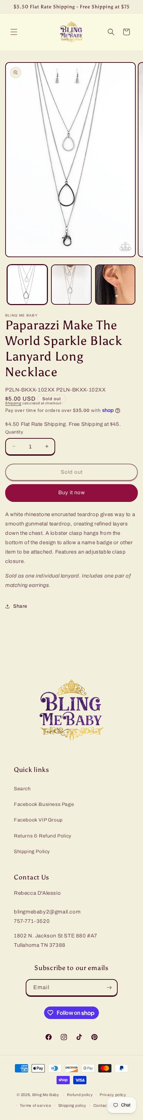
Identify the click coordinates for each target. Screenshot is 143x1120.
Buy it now (71, 492)
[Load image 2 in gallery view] (71, 284)
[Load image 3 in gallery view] (115, 284)
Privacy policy (113, 1095)
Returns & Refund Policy (43, 836)
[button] (14, 32)
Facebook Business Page (44, 804)
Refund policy (80, 1095)
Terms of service (35, 1105)
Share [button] (20, 606)
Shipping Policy (32, 851)
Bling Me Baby (45, 1095)
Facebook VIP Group (38, 820)
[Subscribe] (109, 987)
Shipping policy (72, 1105)
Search (22, 788)
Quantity (14, 432)
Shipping (13, 403)
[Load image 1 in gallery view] (27, 284)
